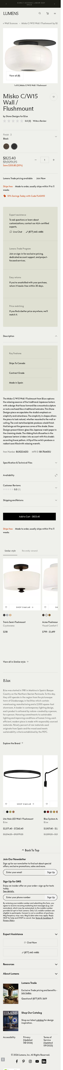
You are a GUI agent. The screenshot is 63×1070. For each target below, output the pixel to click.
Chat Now (32, 942)
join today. (26, 993)
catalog (40, 1020)
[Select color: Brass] (54, 812)
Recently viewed (29, 550)
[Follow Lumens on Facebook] (17, 1061)
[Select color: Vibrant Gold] (10, 615)
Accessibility (9, 1037)
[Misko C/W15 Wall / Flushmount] (30, 55)
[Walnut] (6, 146)
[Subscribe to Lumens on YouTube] (37, 1061)
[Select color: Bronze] (43, 615)
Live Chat (17, 231)
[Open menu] (55, 13)
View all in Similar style (14, 661)
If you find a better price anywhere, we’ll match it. (28, 313)
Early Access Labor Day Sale (31, 4)
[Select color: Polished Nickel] (7, 615)
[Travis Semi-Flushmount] (22, 577)
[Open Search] (40, 13)
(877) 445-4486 (35, 231)
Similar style (10, 550)
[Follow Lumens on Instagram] (30, 1061)
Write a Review (39, 121)
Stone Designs (13, 116)
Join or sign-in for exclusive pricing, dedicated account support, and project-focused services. (28, 257)
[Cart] (47, 14)
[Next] (54, 4)
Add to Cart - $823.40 (29, 516)
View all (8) (14, 75)
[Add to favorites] (54, 97)
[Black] (14, 146)
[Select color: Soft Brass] (49, 615)
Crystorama (8, 625)
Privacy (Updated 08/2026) (28, 1040)
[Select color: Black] (7, 812)
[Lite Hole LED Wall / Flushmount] (22, 775)
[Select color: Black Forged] (4, 615)
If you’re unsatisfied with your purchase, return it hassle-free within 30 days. (28, 284)
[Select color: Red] (48, 812)
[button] (13, 120)
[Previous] (6, 4)
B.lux (25, 116)
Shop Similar (23, 607)
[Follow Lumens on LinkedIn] (44, 1061)
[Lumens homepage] (11, 14)
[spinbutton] (44, 160)
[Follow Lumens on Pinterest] (23, 1061)
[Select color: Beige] (51, 812)
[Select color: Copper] (13, 812)
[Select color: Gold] (10, 812)
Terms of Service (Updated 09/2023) (48, 1041)
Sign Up (51, 872)
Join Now (41, 178)
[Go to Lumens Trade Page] (10, 994)
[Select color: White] (4, 812)
